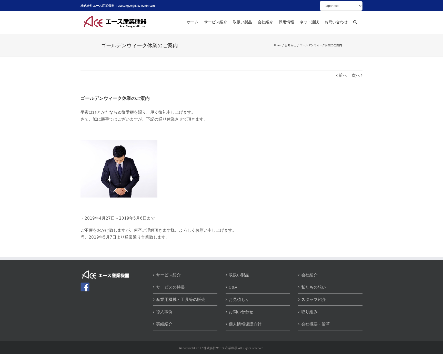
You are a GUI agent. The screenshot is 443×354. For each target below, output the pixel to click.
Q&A (233, 287)
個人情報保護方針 (245, 324)
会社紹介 (309, 274)
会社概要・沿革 (315, 324)
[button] (355, 22)
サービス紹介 (168, 274)
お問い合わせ (241, 311)
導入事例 (164, 311)
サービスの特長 (170, 287)
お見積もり (239, 299)
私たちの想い (313, 287)
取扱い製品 (239, 274)
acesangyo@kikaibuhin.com (136, 5)
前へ (343, 75)
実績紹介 (164, 324)
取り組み (309, 311)
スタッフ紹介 (313, 299)
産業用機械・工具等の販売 (180, 299)
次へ (356, 75)
